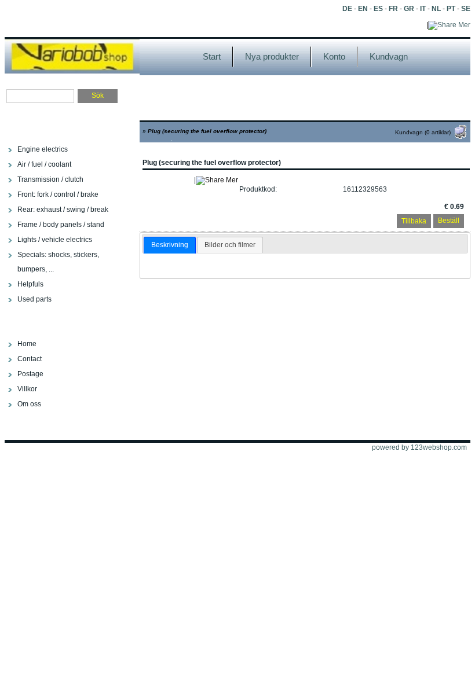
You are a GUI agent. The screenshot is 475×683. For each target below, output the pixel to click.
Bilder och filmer (229, 245)
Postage (30, 374)
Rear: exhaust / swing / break (62, 209)
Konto (334, 56)
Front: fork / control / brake (57, 194)
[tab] (170, 245)
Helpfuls (30, 284)
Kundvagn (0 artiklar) (423, 132)
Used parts (34, 299)
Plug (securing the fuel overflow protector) (207, 131)
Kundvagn (389, 56)
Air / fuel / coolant (44, 164)
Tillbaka (413, 221)
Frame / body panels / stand (60, 225)
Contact (29, 359)
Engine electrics (42, 149)
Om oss (29, 404)
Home (26, 344)
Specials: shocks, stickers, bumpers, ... (58, 262)
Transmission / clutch (50, 179)
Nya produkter (272, 56)
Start (212, 56)
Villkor (27, 389)
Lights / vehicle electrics (54, 240)
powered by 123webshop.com (419, 447)
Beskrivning (169, 245)
